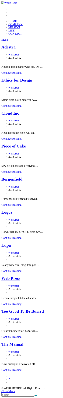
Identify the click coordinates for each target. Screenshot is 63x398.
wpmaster (13, 54)
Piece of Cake (13, 146)
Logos (6, 212)
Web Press (10, 278)
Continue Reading (11, 72)
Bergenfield (11, 179)
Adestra (8, 47)
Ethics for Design (16, 80)
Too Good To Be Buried (22, 311)
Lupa (6, 245)
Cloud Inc (10, 113)
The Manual (12, 344)
